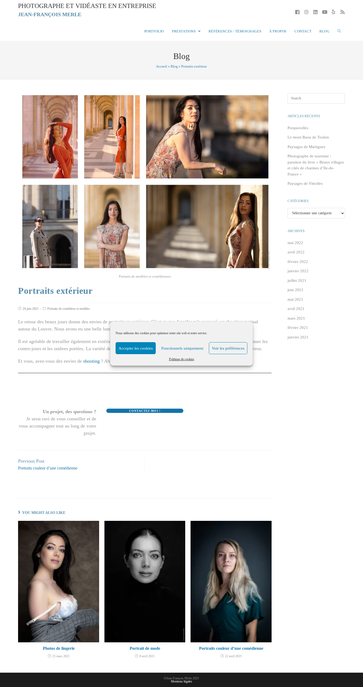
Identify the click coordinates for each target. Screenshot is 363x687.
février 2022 (298, 261)
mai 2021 (295, 299)
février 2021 (298, 327)
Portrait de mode (145, 648)
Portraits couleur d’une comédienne (231, 648)
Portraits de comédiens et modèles (68, 309)
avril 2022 (296, 252)
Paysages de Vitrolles (305, 183)
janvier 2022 (298, 271)
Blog (174, 66)
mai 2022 (295, 243)
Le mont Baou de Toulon (308, 137)
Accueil (161, 66)
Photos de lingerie (59, 648)
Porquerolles (298, 128)
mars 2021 (296, 318)
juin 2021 (295, 290)
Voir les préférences (228, 348)
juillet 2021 (297, 280)
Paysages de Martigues (306, 147)
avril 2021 (296, 309)
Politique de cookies (181, 359)
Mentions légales (181, 681)
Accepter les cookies (136, 348)
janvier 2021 (298, 337)
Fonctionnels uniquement (182, 348)
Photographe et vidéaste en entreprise (87, 9)
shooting (91, 361)
